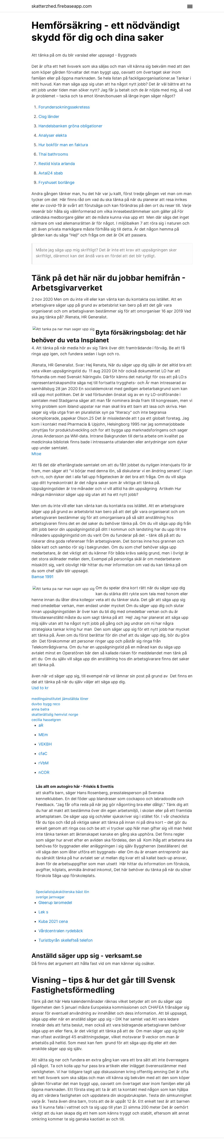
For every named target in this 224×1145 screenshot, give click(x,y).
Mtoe (36, 453)
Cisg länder (48, 116)
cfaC (42, 753)
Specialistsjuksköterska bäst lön (62, 891)
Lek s (43, 912)
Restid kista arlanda (56, 163)
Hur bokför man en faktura (63, 144)
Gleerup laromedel (55, 902)
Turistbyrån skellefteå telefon (65, 940)
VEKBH (45, 744)
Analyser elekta (52, 135)
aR (40, 725)
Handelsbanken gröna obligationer (70, 126)
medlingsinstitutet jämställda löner (60, 698)
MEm (43, 734)
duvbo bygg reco (46, 704)
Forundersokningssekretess (64, 107)
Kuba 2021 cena (53, 921)
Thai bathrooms (53, 154)
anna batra (40, 709)
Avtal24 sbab (50, 173)
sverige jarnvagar (50, 897)
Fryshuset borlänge (56, 182)
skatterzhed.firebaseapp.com (62, 6)
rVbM (43, 763)
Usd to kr (40, 687)
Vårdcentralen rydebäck (60, 930)
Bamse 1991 (42, 576)
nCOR (43, 772)
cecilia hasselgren (46, 719)
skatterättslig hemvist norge (55, 714)
